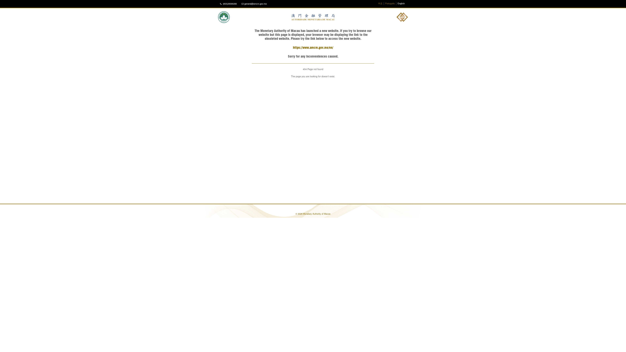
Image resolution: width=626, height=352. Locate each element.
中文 (380, 3)
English (401, 3)
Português (390, 3)
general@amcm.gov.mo (255, 3)
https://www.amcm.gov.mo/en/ (313, 47)
